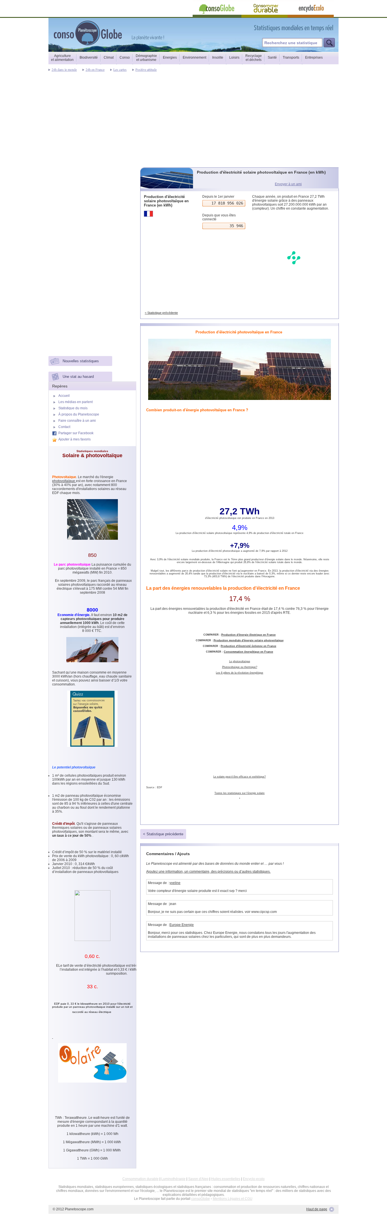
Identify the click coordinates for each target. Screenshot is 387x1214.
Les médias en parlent (75, 402)
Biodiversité (89, 57)
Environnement (194, 57)
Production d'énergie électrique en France (248, 634)
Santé (272, 57)
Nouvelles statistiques (81, 361)
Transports (291, 57)
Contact (64, 427)
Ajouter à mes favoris (74, 439)
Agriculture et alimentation (62, 58)
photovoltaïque (64, 481)
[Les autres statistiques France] (167, 214)
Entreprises (314, 57)
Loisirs (234, 57)
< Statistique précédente (161, 312)
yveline (174, 883)
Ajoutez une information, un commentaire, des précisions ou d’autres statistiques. (208, 872)
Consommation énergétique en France (248, 651)
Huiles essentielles (225, 1179)
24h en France (95, 69)
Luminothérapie (173, 1179)
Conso (125, 57)
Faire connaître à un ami (77, 421)
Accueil (64, 396)
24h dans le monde (64, 69)
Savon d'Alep (198, 1179)
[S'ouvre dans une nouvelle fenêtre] (319, 28)
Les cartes (120, 69)
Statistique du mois (73, 408)
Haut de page (316, 1209)
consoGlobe (200, 1199)
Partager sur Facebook (75, 433)
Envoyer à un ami (288, 184)
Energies (170, 57)
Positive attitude (146, 69)
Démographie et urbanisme (146, 58)
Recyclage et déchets (253, 58)
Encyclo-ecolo (254, 1179)
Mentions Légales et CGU (232, 1199)
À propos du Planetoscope (78, 414)
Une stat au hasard (78, 376)
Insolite (217, 57)
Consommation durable (140, 1179)
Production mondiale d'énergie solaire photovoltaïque (249, 640)
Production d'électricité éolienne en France (248, 646)
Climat (109, 57)
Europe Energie (181, 925)
